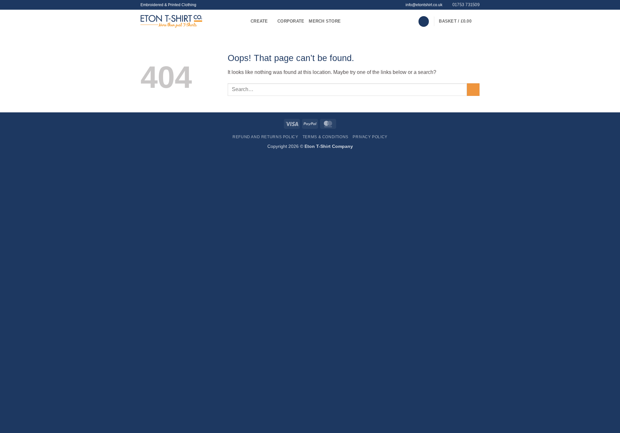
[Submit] (473, 89)
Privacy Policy (370, 137)
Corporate (290, 21)
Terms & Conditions (325, 137)
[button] (459, 21)
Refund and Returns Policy (265, 137)
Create (259, 21)
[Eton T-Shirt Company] (190, 21)
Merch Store (325, 21)
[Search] (423, 21)
